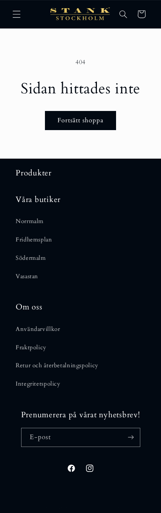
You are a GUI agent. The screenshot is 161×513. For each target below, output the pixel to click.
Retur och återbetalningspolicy (57, 365)
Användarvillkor (38, 329)
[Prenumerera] (131, 437)
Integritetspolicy (38, 384)
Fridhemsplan (34, 239)
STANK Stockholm (67, 508)
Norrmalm (30, 221)
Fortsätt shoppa (80, 120)
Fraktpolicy (31, 347)
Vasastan (27, 276)
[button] (16, 14)
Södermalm (31, 258)
